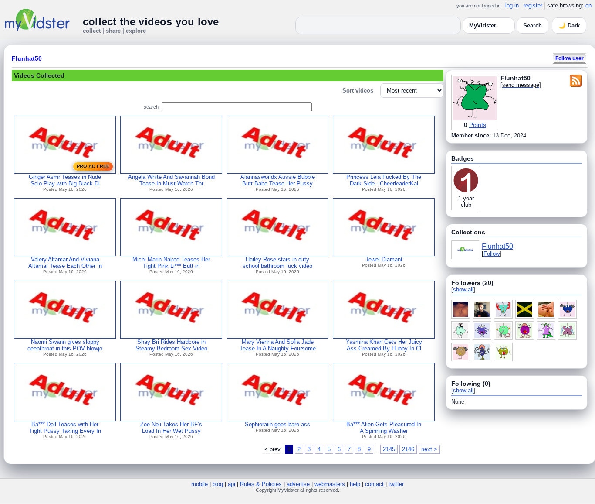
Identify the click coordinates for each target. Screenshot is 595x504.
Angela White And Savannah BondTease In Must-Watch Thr (171, 180)
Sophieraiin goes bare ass (277, 424)
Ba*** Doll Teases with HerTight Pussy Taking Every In (65, 427)
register (533, 5)
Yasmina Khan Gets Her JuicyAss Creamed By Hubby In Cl (384, 345)
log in (512, 5)
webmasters (329, 484)
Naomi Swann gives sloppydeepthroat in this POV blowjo (64, 345)
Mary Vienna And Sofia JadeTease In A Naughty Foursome (278, 345)
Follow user (569, 58)
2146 (408, 449)
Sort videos (357, 90)
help (355, 484)
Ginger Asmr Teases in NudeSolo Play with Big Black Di (65, 180)
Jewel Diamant (383, 259)
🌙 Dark (569, 25)
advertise (298, 484)
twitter (396, 484)
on (588, 5)
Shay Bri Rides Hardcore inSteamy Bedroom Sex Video (171, 345)
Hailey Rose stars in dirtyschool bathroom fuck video (277, 262)
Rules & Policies (261, 484)
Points (477, 124)
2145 (389, 449)
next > (429, 449)
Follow (491, 253)
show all (463, 289)
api (231, 484)
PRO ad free (93, 166)
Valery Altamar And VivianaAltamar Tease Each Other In (65, 262)
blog (218, 484)
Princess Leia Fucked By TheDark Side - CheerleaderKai (383, 180)
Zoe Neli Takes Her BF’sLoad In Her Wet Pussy (171, 427)
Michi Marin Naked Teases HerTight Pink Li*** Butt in (171, 262)
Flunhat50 (27, 58)
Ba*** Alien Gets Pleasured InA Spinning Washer (383, 427)
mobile (199, 484)
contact (374, 484)
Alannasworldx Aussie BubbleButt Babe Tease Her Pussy (277, 180)
